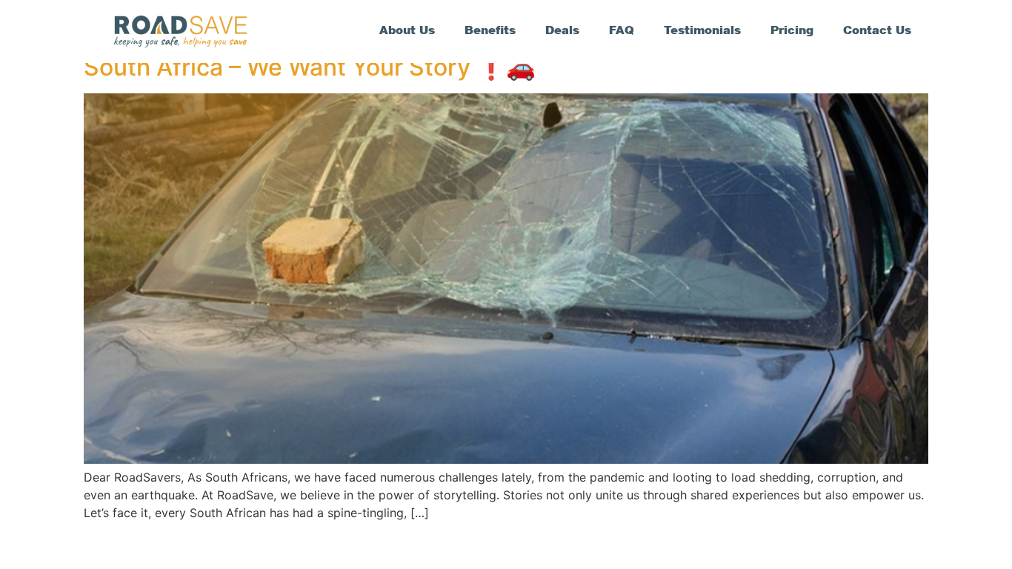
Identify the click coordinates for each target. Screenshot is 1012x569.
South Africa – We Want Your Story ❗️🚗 (310, 67)
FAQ (621, 32)
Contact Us (877, 32)
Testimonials (702, 32)
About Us (407, 32)
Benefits (490, 32)
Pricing (791, 32)
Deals (562, 32)
